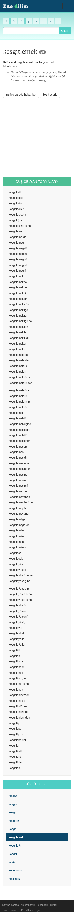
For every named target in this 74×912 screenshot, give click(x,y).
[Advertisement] (37, 138)
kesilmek (14, 879)
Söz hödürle (49, 94)
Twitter (53, 905)
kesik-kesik (15, 870)
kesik (12, 862)
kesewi (13, 796)
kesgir (12, 812)
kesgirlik (14, 820)
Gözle (64, 31)
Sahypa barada (10, 905)
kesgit (12, 829)
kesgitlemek (16, 837)
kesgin (13, 804)
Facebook (42, 905)
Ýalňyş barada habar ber (21, 94)
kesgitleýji (15, 845)
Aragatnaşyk (28, 905)
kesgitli (13, 854)
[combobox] (31, 30)
